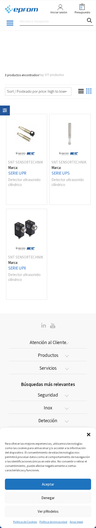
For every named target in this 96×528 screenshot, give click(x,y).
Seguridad (48, 395)
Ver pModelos (48, 511)
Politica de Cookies (25, 522)
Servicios (48, 368)
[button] (88, 434)
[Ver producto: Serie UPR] (26, 135)
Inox (48, 408)
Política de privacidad (53, 522)
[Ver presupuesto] (81, 7)
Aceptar (48, 484)
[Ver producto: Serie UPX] (26, 230)
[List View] (88, 90)
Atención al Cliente (48, 342)
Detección (47, 420)
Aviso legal (76, 522)
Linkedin (52, 325)
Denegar (48, 497)
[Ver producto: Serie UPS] (70, 135)
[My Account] (58, 9)
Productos (48, 355)
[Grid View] (80, 90)
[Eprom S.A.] (21, 9)
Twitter (43, 325)
